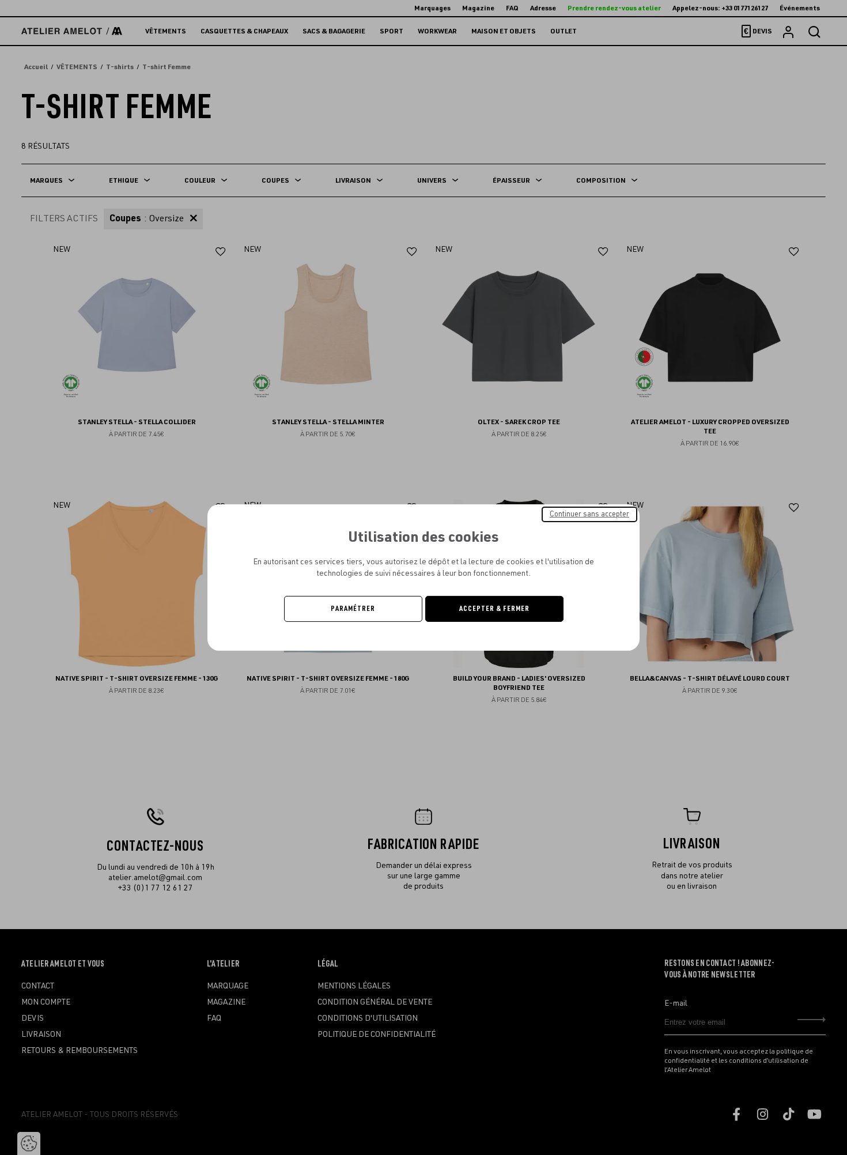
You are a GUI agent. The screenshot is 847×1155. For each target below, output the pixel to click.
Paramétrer (353, 608)
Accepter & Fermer (494, 608)
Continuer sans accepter (589, 514)
